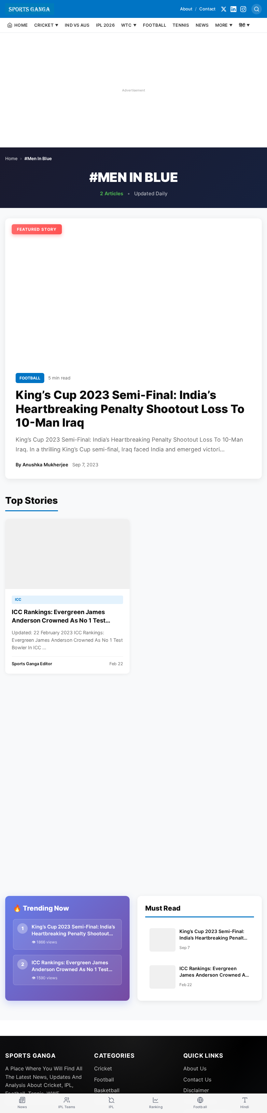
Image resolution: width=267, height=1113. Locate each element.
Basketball (106, 1090)
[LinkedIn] (233, 9)
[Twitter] (224, 9)
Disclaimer (196, 1090)
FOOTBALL (154, 25)
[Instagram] (243, 9)
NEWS (202, 25)
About (186, 8)
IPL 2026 (105, 25)
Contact (207, 8)
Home (11, 158)
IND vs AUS (77, 25)
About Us (194, 1068)
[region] (133, 90)
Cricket (103, 1068)
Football (104, 1079)
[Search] (256, 9)
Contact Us (197, 1079)
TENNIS (181, 25)
